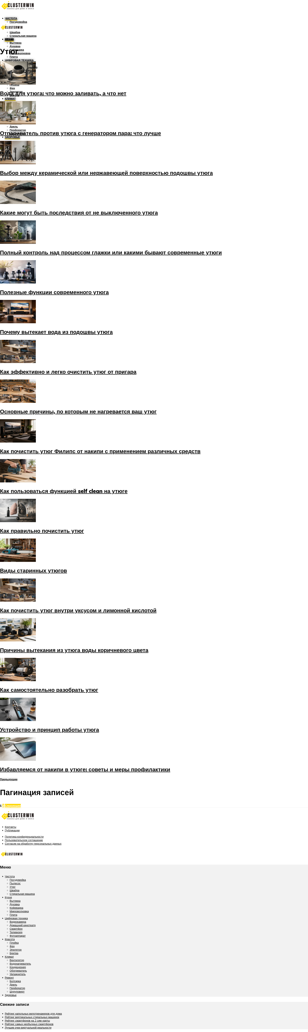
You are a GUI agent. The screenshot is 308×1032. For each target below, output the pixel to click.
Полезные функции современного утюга (54, 292)
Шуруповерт (17, 991)
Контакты (10, 827)
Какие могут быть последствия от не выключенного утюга (79, 212)
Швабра (14, 890)
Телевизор (16, 932)
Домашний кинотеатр (23, 925)
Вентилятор (17, 960)
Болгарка (15, 981)
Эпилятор (16, 949)
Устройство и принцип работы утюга (49, 729)
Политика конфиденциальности (24, 836)
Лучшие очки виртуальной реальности (28, 1027)
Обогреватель (18, 970)
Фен (12, 88)
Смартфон (16, 928)
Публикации (12, 830)
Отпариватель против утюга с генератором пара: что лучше (80, 133)
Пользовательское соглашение (24, 840)
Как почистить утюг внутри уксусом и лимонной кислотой (78, 610)
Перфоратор (17, 988)
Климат (10, 98)
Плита (14, 56)
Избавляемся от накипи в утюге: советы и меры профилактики (85, 769)
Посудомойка (18, 880)
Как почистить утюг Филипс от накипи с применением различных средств (100, 451)
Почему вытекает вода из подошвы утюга (56, 331)
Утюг (13, 886)
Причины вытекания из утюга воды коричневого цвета (74, 650)
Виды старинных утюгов (33, 570)
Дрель (14, 126)
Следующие (13, 805)
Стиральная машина (23, 35)
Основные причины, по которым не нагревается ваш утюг (78, 411)
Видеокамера (18, 921)
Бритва (14, 953)
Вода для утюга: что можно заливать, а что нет (63, 93)
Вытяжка (15, 42)
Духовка (15, 46)
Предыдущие (8, 779)
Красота (10, 939)
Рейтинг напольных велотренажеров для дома (33, 1013)
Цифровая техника (19, 60)
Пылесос (15, 883)
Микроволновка (20, 53)
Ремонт (9, 977)
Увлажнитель (18, 974)
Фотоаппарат (18, 935)
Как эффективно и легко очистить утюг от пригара (68, 371)
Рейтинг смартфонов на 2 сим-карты (27, 1020)
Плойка (14, 942)
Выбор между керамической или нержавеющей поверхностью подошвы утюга (106, 172)
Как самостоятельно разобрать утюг (49, 689)
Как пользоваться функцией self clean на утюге (64, 491)
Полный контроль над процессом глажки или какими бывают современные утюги (111, 252)
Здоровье (12, 137)
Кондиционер (18, 967)
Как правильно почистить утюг (42, 530)
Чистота (11, 18)
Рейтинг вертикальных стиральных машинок (32, 1017)
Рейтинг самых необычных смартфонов (29, 1024)
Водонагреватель (20, 963)
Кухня (8, 897)
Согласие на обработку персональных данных (33, 843)
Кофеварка (16, 907)
